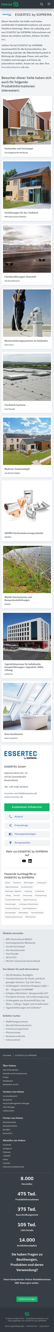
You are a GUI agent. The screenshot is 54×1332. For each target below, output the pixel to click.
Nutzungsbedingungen (15, 1326)
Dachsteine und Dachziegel (18, 149)
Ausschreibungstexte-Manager (16, 1103)
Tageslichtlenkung (29, 900)
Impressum (44, 1326)
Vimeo (5, 1160)
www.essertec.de (13, 797)
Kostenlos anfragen (27, 1299)
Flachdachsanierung (12, 908)
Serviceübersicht (10, 1096)
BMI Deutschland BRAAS (19, 939)
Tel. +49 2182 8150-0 (16, 787)
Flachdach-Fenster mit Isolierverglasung (27, 997)
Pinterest (7, 1152)
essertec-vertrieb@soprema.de (20, 793)
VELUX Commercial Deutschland (23, 961)
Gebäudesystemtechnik (13, 917)
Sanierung (28, 891)
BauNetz (6, 1130)
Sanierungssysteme (30, 908)
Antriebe (17, 895)
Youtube (6, 1163)
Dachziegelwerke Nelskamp (20, 943)
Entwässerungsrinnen (17, 1029)
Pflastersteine (13, 1033)
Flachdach (17, 883)
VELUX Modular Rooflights (19, 975)
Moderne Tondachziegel (17, 469)
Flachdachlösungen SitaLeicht (20, 277)
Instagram (7, 1149)
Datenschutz (32, 1326)
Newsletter (7, 1100)
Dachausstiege (10, 913)
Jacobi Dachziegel (15, 947)
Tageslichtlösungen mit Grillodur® (23, 1008)
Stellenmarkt (8, 1111)
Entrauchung (27, 895)
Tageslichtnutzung (11, 887)
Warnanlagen (23, 913)
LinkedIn (7, 1156)
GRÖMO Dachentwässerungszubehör (23, 533)
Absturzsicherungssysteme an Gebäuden (26, 341)
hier (3, 40)
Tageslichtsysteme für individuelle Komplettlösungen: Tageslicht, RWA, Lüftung (24, 667)
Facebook (7, 1145)
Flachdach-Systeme (14, 405)
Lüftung (8, 895)
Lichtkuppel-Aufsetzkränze (28, 904)
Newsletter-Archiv (11, 1085)
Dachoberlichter (27, 887)
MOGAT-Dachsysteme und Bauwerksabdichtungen (18, 598)
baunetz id (7, 1133)
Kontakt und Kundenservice (15, 1074)
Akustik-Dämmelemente (19, 1025)
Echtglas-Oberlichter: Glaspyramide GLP (27, 993)
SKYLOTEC (11, 958)
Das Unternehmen (10, 1070)
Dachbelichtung (40, 895)
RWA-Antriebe (30, 917)
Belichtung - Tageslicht (13, 891)
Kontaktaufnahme (10, 67)
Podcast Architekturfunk (13, 1167)
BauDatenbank (9, 1122)
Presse (5, 1077)
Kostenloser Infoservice (27, 807)
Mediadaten (8, 1081)
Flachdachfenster (37, 913)
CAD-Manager (9, 1107)
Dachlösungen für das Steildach (21, 213)
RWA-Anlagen (29, 883)
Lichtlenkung (39, 891)
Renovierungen (10, 904)
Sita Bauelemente (15, 950)
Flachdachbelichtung (12, 900)
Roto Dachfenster (13, 734)
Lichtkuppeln (41, 883)
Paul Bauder (12, 954)
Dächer (7, 883)
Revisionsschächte (15, 1036)
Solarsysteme (13, 1040)
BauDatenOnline (10, 1126)
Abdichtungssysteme (17, 1022)
